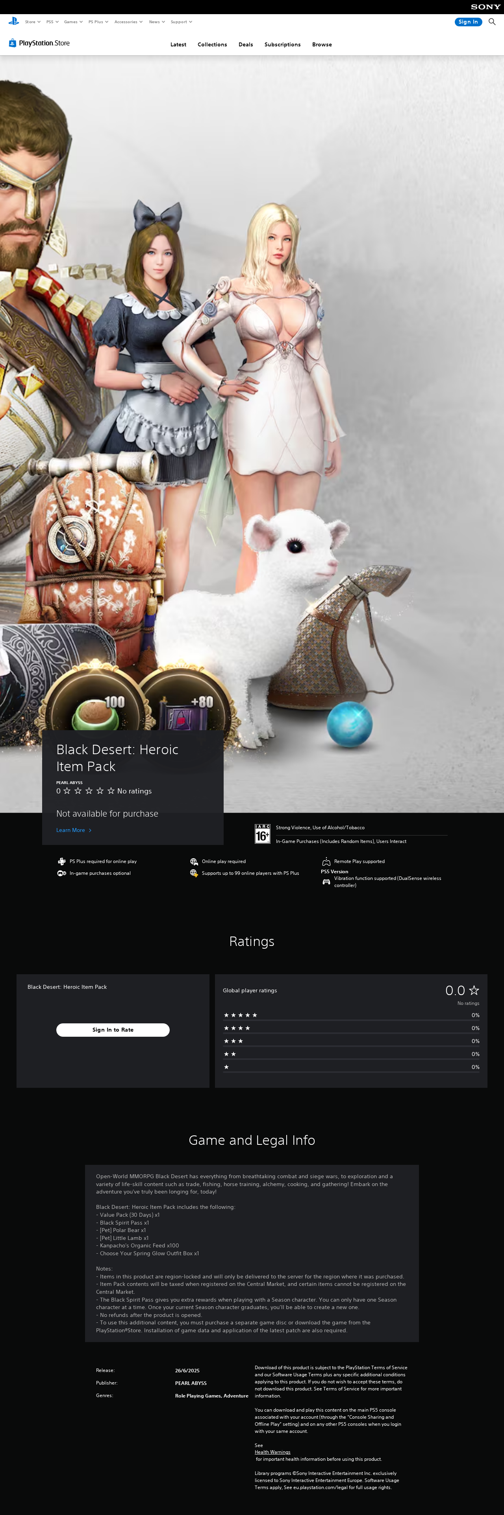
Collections (212, 44)
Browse (322, 44)
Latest (178, 44)
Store (30, 21)
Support (178, 21)
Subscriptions (283, 44)
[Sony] (486, 12)
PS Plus (95, 21)
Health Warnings (273, 1452)
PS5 (50, 21)
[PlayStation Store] (41, 43)
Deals (246, 44)
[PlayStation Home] (13, 22)
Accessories (125, 21)
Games (70, 21)
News (154, 21)
